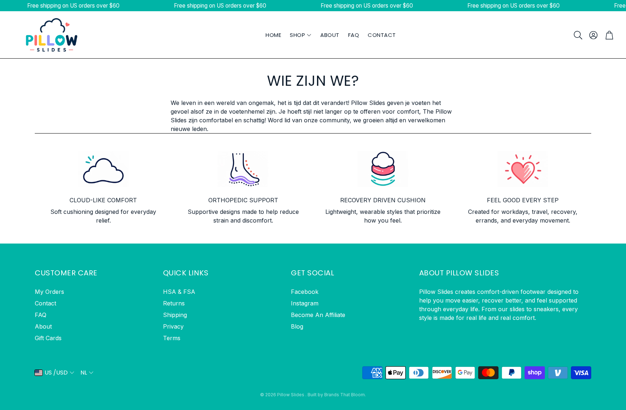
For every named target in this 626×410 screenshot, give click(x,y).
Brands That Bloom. (345, 394)
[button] (577, 35)
